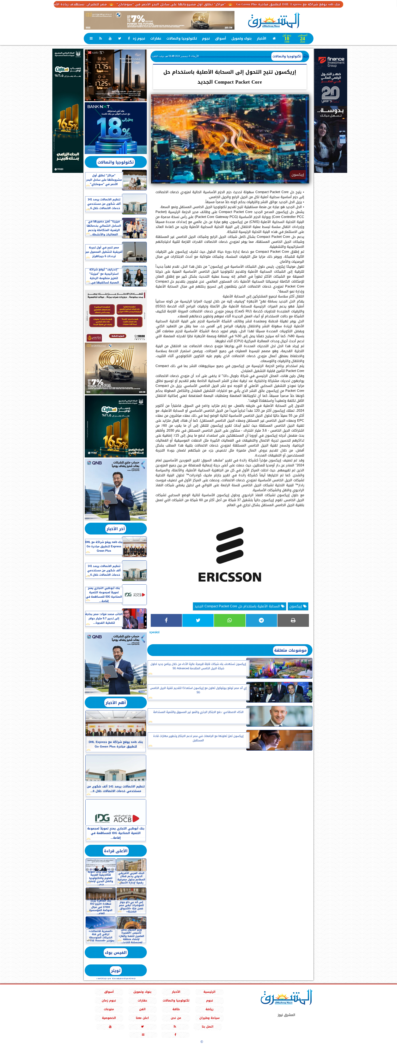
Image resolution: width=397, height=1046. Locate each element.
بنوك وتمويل (241, 38)
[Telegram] (261, 620)
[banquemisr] (116, 316)
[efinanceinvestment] (330, 131)
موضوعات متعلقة (290, 650)
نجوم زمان (137, 38)
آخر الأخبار (115, 529)
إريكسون (296, 606)
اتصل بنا (207, 1026)
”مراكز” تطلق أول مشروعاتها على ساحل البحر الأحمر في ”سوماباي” (213, 4)
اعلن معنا (142, 1018)
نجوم (206, 38)
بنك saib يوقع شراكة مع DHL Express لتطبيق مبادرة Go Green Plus (331, 4)
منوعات (109, 1009)
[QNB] (116, 490)
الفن (142, 1009)
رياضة (209, 1009)
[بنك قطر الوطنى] (116, 663)
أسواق (220, 38)
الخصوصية (109, 1018)
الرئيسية (209, 992)
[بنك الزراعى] (116, 426)
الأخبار (261, 38)
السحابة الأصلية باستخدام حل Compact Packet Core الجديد (238, 606)
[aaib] (159, 20)
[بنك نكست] (116, 128)
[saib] (116, 75)
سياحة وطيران (209, 1018)
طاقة (175, 1009)
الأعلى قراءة (116, 851)
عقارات (155, 38)
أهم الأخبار (115, 703)
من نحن (176, 1018)
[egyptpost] (67, 111)
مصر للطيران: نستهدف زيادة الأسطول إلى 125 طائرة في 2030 (99, 4)
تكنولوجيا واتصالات (181, 38)
